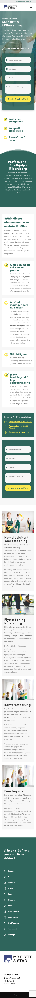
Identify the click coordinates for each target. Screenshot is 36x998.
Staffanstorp (13, 923)
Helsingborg (13, 911)
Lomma (11, 871)
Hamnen (12, 900)
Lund (10, 894)
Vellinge (11, 934)
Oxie (10, 905)
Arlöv (10, 888)
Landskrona (13, 917)
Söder (10, 876)
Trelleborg (12, 928)
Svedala (11, 882)
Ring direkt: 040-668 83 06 (23, 1)
